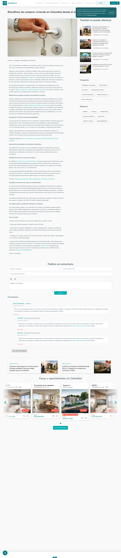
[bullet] (15, 279)
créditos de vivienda (88, 121)
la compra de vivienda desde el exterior (31, 90)
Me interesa (25, 410)
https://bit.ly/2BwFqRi (80, 326)
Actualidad (16, 60)
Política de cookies (91, 15)
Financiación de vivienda (97, 90)
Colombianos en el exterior (28, 60)
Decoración (85, 90)
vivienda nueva (104, 111)
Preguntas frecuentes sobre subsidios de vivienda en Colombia (34, 179)
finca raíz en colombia (88, 116)
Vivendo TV (31, 78)
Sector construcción (87, 99)
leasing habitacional (102, 121)
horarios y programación (23, 250)
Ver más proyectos (60, 428)
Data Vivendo (102, 85)
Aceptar (111, 13)
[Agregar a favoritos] (29, 391)
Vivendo (10, 60)
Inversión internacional (87, 94)
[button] (39, 3)
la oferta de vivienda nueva (36, 105)
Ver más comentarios (19, 351)
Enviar (60, 293)
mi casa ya (94, 111)
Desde (35, 415)
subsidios (85, 111)
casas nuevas (101, 116)
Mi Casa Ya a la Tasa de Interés (26, 161)
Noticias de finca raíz (102, 94)
